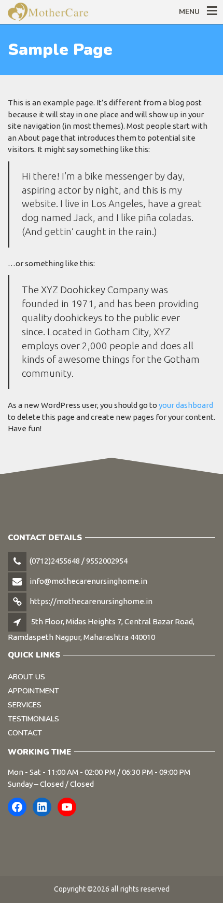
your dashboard (186, 405)
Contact (25, 733)
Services (24, 705)
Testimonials (33, 719)
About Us (26, 677)
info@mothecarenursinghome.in (88, 581)
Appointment (33, 691)
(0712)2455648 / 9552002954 (79, 560)
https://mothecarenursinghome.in (91, 601)
